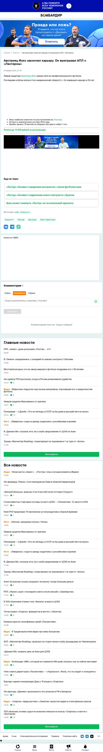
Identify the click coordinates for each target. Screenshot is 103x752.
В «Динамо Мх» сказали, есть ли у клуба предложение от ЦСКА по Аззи (40, 431)
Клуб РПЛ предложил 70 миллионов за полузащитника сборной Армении (40, 512)
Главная (7, 53)
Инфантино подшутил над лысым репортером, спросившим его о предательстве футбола (48, 390)
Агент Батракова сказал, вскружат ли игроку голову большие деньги (38, 582)
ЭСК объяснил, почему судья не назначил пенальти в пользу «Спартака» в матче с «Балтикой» (45, 712)
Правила (55, 736)
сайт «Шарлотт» (22, 212)
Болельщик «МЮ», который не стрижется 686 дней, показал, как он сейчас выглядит (50, 661)
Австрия (32, 219)
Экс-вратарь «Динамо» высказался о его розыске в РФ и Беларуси (37, 691)
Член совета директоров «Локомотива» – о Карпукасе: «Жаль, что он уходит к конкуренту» (50, 671)
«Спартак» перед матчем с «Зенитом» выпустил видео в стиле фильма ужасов (47, 701)
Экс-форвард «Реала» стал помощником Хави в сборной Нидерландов (39, 482)
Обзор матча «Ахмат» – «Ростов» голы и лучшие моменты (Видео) (41, 472)
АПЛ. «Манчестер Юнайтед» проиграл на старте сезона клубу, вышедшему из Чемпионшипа (50, 642)
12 (14, 415)
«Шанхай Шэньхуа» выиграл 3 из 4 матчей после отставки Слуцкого (38, 492)
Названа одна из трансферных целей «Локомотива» (30, 622)
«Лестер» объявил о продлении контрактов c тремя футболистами (43, 186)
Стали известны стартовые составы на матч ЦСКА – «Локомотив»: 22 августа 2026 (46, 502)
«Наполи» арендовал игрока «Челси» (26, 522)
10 (14, 717)
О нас (14, 736)
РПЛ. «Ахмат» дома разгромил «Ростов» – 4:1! (27, 349)
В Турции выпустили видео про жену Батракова (32, 631)
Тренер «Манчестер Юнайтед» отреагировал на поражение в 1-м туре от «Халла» (44, 441)
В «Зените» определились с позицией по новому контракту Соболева (38, 359)
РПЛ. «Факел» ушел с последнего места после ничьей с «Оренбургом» (39, 592)
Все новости (51, 454)
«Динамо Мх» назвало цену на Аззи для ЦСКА (27, 651)
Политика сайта (70, 736)
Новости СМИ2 (11, 237)
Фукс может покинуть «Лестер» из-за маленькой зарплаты (39, 203)
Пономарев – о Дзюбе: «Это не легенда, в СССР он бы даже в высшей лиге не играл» (46, 411)
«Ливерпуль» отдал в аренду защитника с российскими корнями (40, 421)
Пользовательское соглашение (34, 736)
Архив (5, 736)
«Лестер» (58, 119)
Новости (16, 53)
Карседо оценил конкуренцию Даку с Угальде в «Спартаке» (34, 681)
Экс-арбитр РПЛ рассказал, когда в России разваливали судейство (38, 379)
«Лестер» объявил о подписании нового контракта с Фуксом (40, 195)
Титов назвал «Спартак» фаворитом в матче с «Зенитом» (33, 612)
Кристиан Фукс (28, 76)
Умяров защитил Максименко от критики (25, 401)
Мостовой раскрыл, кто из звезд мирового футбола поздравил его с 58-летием (44, 369)
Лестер (21, 219)
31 (14, 705)
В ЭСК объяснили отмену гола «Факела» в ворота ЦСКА (32, 602)
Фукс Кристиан (47, 219)
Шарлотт (9, 219)
